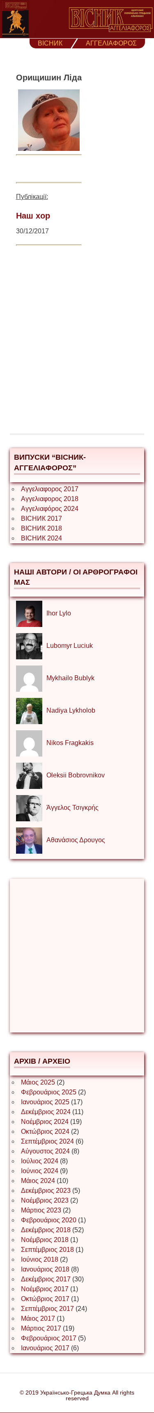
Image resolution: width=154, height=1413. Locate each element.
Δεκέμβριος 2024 (46, 1111)
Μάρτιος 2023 (41, 1210)
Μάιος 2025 (38, 1082)
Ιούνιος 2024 (39, 1170)
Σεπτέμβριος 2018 (47, 1249)
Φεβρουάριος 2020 (48, 1220)
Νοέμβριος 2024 (45, 1121)
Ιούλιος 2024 (39, 1161)
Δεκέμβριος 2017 (46, 1279)
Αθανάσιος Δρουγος (75, 839)
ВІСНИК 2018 (41, 528)
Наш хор (33, 215)
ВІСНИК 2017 (41, 518)
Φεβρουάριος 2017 (48, 1338)
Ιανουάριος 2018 (45, 1269)
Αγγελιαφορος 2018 (49, 498)
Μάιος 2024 (38, 1180)
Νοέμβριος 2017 (45, 1288)
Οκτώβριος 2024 (45, 1131)
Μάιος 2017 (38, 1318)
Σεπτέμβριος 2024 (47, 1141)
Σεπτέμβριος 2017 (47, 1308)
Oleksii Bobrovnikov (75, 775)
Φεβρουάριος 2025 (48, 1092)
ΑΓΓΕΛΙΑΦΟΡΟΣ (111, 43)
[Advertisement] (77, 346)
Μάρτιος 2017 (41, 1328)
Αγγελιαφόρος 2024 (49, 508)
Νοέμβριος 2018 (45, 1239)
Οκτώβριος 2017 (45, 1298)
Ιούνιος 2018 (39, 1259)
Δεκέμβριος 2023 (46, 1190)
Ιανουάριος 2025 (45, 1101)
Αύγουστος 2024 (45, 1151)
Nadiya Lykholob (70, 710)
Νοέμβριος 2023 (45, 1200)
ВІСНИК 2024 (41, 538)
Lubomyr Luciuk (69, 645)
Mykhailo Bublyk (70, 678)
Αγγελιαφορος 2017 (49, 488)
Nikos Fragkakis (70, 742)
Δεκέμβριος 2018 (46, 1229)
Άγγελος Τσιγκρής (72, 807)
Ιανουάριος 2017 (45, 1348)
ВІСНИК (50, 43)
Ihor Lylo (58, 613)
